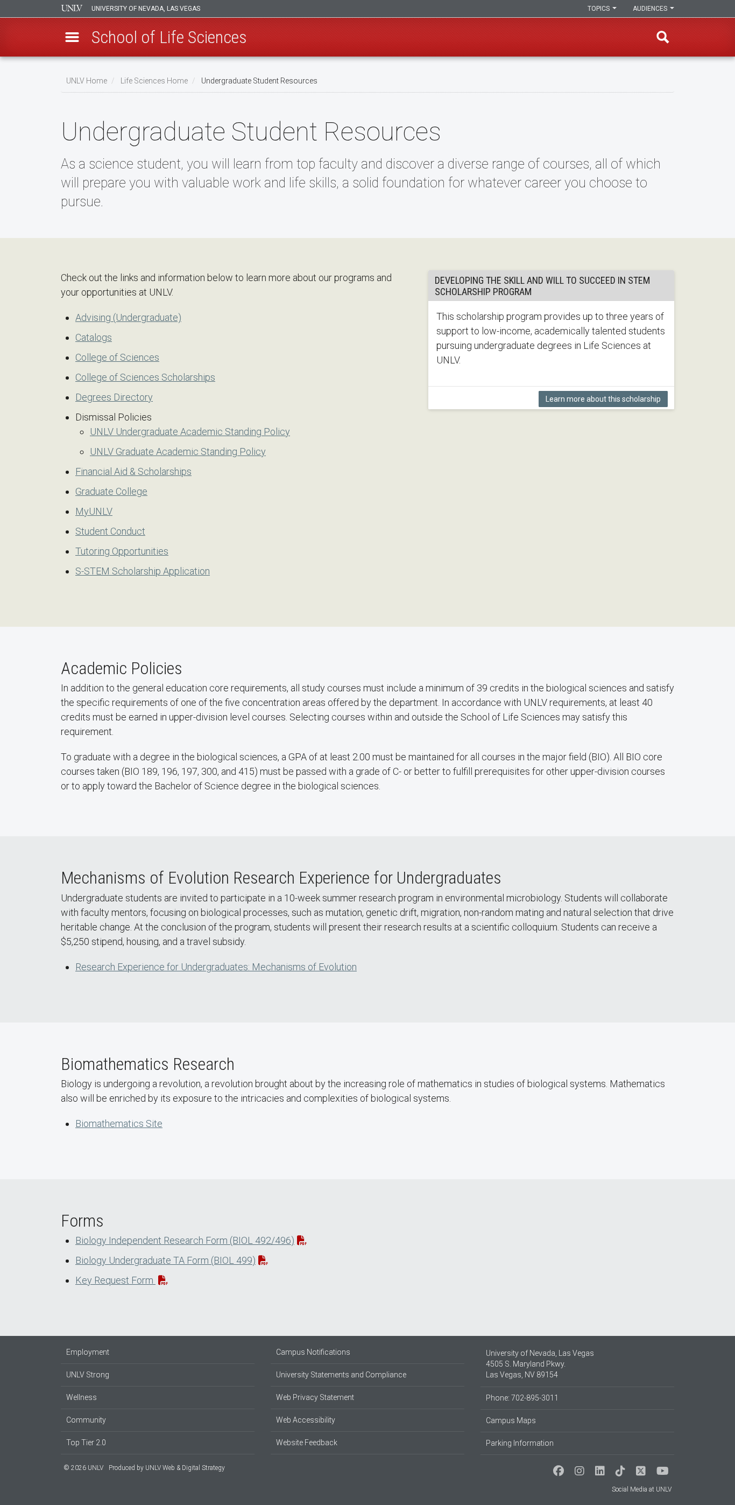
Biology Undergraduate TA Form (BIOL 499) (165, 1260)
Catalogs (93, 337)
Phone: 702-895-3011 (522, 1398)
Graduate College (111, 491)
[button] (72, 37)
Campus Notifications (313, 1352)
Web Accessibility (305, 1420)
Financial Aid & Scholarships (133, 471)
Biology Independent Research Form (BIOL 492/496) (184, 1240)
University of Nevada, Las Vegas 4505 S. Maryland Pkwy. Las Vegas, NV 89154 (540, 1364)
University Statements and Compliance (341, 1374)
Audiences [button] (651, 8)
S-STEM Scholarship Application (142, 571)
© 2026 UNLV (83, 1468)
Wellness (81, 1397)
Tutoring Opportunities (121, 551)
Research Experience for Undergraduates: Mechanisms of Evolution (216, 966)
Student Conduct (110, 531)
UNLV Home (86, 80)
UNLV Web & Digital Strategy (185, 1468)
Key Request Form (115, 1280)
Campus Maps (511, 1420)
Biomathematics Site (118, 1123)
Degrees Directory (114, 397)
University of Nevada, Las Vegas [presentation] (145, 8)
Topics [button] (599, 8)
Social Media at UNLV (642, 1489)
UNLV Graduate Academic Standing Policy (178, 451)
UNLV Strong (87, 1374)
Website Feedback (306, 1442)
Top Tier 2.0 (86, 1442)
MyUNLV (93, 511)
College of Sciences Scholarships (145, 377)
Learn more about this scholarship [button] (603, 399)
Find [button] (663, 37)
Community (86, 1420)
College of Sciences (117, 357)
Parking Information (520, 1443)
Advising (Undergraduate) (128, 317)
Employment (87, 1352)
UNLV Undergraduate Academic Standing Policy (190, 431)
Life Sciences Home (154, 80)
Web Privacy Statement (315, 1397)
